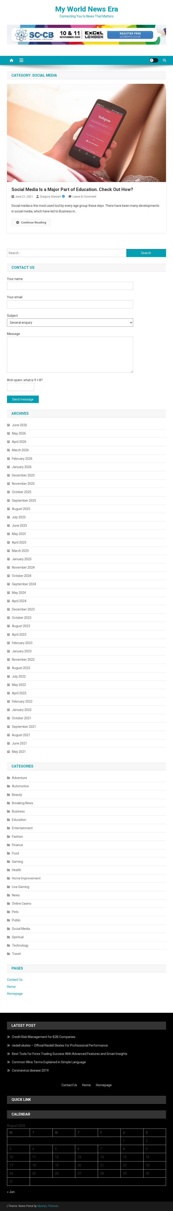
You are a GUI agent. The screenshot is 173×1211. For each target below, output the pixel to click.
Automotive (20, 786)
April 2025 (19, 542)
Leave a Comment (84, 196)
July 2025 (19, 517)
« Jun (11, 1192)
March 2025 (20, 551)
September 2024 (24, 584)
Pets (15, 912)
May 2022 (19, 685)
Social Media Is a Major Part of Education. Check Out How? (72, 189)
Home (11, 986)
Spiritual (18, 937)
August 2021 (21, 735)
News (16, 895)
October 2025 (21, 492)
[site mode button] (153, 60)
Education (19, 820)
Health (16, 870)
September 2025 (24, 500)
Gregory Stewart (50, 196)
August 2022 (21, 668)
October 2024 (21, 576)
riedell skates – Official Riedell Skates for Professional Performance (60, 1045)
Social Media (21, 929)
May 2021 (19, 751)
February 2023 (22, 643)
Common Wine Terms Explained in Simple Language (49, 1062)
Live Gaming (20, 887)
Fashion (17, 836)
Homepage (15, 993)
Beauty (17, 795)
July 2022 (19, 676)
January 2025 (22, 559)
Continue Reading (33, 222)
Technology (20, 945)
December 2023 (23, 609)
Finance (17, 845)
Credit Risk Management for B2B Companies (43, 1037)
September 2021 (24, 726)
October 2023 (21, 617)
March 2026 (20, 450)
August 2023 (21, 626)
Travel (16, 954)
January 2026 (22, 467)
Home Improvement (26, 878)
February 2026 (22, 458)
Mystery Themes (47, 1206)
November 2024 (23, 567)
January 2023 (22, 651)
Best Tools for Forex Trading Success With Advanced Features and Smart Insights (69, 1054)
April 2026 (19, 442)
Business (18, 811)
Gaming (17, 861)
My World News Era (86, 9)
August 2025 (21, 509)
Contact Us (15, 979)
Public (16, 920)
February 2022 (22, 701)
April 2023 (19, 634)
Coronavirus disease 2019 (30, 1070)
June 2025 (19, 525)
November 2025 (23, 483)
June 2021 (19, 743)
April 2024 (19, 601)
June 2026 (19, 425)
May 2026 (19, 433)
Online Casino (21, 903)
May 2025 (19, 534)
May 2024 (19, 592)
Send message (23, 399)
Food (15, 853)
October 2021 (21, 718)
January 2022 (22, 710)
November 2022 (23, 659)
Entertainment (22, 828)
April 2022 (19, 693)
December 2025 (23, 475)
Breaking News (22, 803)
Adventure (19, 778)
